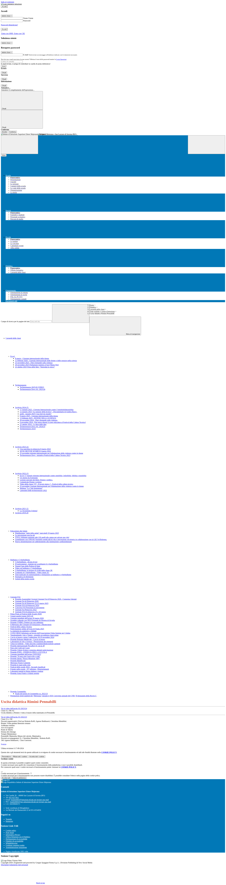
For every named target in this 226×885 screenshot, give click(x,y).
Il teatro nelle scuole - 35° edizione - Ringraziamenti (29, 669)
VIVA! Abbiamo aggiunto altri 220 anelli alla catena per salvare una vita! (42, 537)
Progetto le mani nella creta (20, 665)
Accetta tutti (36, 756)
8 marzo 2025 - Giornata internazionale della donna (39, 416)
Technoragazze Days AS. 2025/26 (32, 389)
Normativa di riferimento (24, 577)
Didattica (92, 307)
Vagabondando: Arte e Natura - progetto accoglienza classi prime (34, 635)
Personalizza (6, 756)
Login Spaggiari (61, 59)
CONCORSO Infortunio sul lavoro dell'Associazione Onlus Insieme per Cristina (40, 633)
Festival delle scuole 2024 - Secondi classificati (27, 667)
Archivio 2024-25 (22, 407)
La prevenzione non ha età (25, 535)
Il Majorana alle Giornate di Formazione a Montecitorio (30, 625)
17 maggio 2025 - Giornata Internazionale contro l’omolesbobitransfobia (46, 410)
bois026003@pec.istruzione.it (30, 802)
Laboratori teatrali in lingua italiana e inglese (26, 671)
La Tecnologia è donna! (28, 511)
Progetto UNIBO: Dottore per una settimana (26, 622)
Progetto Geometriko (18, 692)
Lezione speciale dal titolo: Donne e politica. (36, 480)
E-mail (25, 55)
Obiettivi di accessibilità (14, 841)
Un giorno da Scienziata (29, 478)
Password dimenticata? (9, 25)
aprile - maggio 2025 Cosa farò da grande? (35, 414)
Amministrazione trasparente (16, 847)
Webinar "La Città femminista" (31, 488)
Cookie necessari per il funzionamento (15, 773)
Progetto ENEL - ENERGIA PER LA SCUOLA (28, 652)
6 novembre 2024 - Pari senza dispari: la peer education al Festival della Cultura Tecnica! (53, 422)
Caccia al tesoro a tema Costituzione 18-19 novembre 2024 (32, 637)
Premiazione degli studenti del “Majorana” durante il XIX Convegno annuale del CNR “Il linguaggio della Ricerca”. (53, 696)
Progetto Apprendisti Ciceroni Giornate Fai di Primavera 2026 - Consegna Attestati (46, 599)
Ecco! (12, 356)
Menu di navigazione (133, 334)
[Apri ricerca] (206, 144)
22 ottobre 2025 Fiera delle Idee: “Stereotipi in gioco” (35, 367)
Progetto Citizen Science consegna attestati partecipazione (31, 650)
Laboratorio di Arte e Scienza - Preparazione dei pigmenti (31, 642)
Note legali (10, 833)
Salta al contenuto (7, 2)
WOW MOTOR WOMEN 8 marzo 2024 (35, 451)
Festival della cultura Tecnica (21, 627)
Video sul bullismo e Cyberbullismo (28, 568)
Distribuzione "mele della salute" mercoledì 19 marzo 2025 (37, 533)
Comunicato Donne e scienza (31, 482)
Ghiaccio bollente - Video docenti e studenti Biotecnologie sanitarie (35, 644)
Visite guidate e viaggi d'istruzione (102, 311)
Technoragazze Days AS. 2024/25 (32, 427)
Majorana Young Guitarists (20, 663)
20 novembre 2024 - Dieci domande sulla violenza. (39, 420)
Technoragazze (21, 385)
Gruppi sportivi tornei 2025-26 (21, 616)
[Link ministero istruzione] (11, 4)
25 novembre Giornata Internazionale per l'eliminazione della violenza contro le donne (52, 486)
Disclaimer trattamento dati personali (14, 865)
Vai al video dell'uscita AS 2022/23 (14, 717)
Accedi (4, 6)
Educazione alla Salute (19, 531)
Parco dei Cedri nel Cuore (20, 648)
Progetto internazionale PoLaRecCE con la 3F (27, 646)
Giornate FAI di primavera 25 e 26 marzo (30, 612)
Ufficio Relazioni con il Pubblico (18, 837)
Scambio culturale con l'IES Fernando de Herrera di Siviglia (32, 620)
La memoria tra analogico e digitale (23, 631)
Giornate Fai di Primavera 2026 (26, 601)
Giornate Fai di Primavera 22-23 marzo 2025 (31, 603)
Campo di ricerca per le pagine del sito (15, 321)
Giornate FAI (15, 597)
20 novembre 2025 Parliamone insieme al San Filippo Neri (37, 365)
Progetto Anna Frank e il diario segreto (24, 673)
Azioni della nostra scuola (24, 579)
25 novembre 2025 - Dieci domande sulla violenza (33, 363)
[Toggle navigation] (19, 144)
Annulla (4, 132)
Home (91, 305)
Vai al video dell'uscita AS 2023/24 (14, 709)
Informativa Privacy (13, 835)
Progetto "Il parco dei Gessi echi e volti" (25, 656)
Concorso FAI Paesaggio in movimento (29, 608)
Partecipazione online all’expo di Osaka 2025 (27, 629)
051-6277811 (14, 798)
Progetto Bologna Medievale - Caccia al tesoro (27, 639)
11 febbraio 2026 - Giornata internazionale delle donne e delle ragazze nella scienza (46, 361)
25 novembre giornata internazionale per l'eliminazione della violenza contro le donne (51, 453)
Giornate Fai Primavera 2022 (26, 610)
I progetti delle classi (97, 309)
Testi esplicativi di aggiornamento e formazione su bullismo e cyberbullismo (43, 575)
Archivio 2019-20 (21, 513)
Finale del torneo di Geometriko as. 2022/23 (31, 694)
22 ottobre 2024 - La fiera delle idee (33, 424)
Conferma (12, 132)
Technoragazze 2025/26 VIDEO (32, 387)
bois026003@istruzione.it (30, 800)
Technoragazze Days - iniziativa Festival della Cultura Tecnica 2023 (45, 455)
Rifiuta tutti (20, 756)
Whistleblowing (11, 843)
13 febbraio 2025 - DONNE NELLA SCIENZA (38, 418)
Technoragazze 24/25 (28, 429)
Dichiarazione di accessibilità (16, 839)
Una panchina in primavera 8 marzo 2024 (35, 449)
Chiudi (4, 73)
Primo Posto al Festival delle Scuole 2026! (26, 614)
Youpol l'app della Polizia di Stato (27, 566)
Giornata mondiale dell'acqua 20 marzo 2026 (27, 618)
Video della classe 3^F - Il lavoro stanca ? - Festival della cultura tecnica (46, 484)
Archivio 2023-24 (22, 447)
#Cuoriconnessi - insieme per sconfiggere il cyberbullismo (36, 564)
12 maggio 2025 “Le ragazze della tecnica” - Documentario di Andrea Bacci (48, 412)
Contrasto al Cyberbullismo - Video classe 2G (32, 572)
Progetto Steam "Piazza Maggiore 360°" (25, 659)
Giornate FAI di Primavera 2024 (27, 605)
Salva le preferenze (19, 778)
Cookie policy (11, 830)
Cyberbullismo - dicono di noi (26, 562)
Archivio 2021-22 (22, 509)
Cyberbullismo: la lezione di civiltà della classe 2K (33, 570)
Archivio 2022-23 (22, 473)
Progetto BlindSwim (18, 661)
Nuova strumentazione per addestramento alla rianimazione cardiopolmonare (43, 542)
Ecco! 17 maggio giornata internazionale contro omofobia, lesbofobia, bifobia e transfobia (53, 476)
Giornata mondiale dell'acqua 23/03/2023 (25, 654)
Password (26, 21)
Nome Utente (28, 18)
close (4, 155)
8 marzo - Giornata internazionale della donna (32, 358)
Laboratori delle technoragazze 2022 (33, 490)
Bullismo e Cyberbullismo (20, 560)
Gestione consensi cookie (15, 845)
